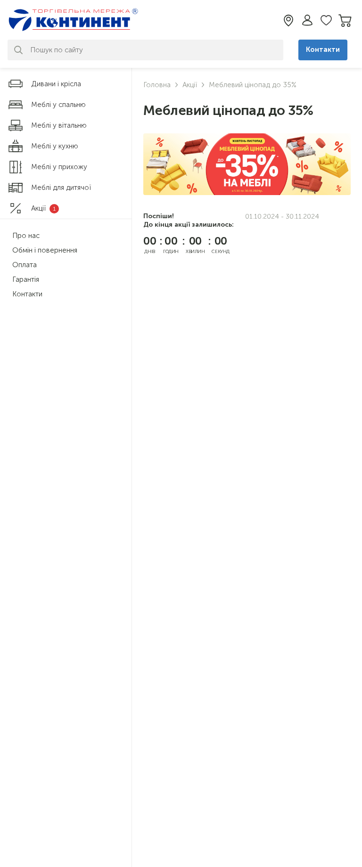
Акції (189, 85)
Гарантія (25, 279)
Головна (157, 85)
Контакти (323, 49)
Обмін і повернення (44, 250)
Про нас (26, 235)
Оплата (24, 265)
